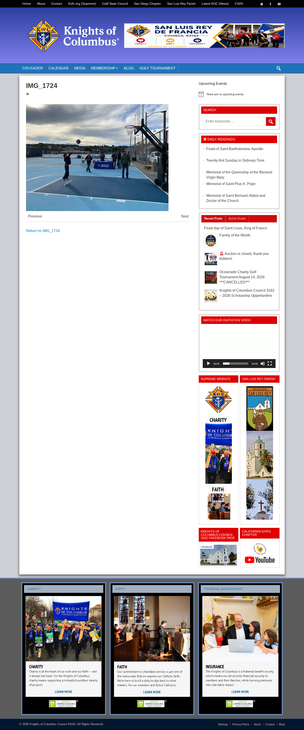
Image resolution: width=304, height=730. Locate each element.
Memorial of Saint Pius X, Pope (230, 184)
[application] (239, 347)
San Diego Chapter (147, 3)
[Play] (208, 363)
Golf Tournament (158, 68)
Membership (103, 68)
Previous (35, 216)
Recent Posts (213, 218)
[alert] (239, 94)
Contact (56, 3)
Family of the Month (234, 235)
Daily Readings (221, 139)
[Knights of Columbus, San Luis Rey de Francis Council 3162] (218, 453)
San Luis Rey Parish (181, 3)
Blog (129, 68)
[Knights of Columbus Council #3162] (71, 13)
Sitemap (223, 724)
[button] (239, 347)
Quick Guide (237, 218)
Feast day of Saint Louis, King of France (235, 228)
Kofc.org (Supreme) (82, 3)
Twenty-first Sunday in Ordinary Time (235, 160)
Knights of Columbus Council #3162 (53, 724)
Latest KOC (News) (215, 3)
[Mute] (262, 363)
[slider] (235, 363)
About (41, 3)
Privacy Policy (240, 724)
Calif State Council (115, 3)
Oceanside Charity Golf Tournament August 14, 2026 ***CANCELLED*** (242, 277)
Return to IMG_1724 (43, 230)
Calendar (59, 68)
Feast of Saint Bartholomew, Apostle (234, 149)
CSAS (239, 3)
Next (184, 216)
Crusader (32, 68)
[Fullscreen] (270, 363)
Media (79, 68)
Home (26, 3)
